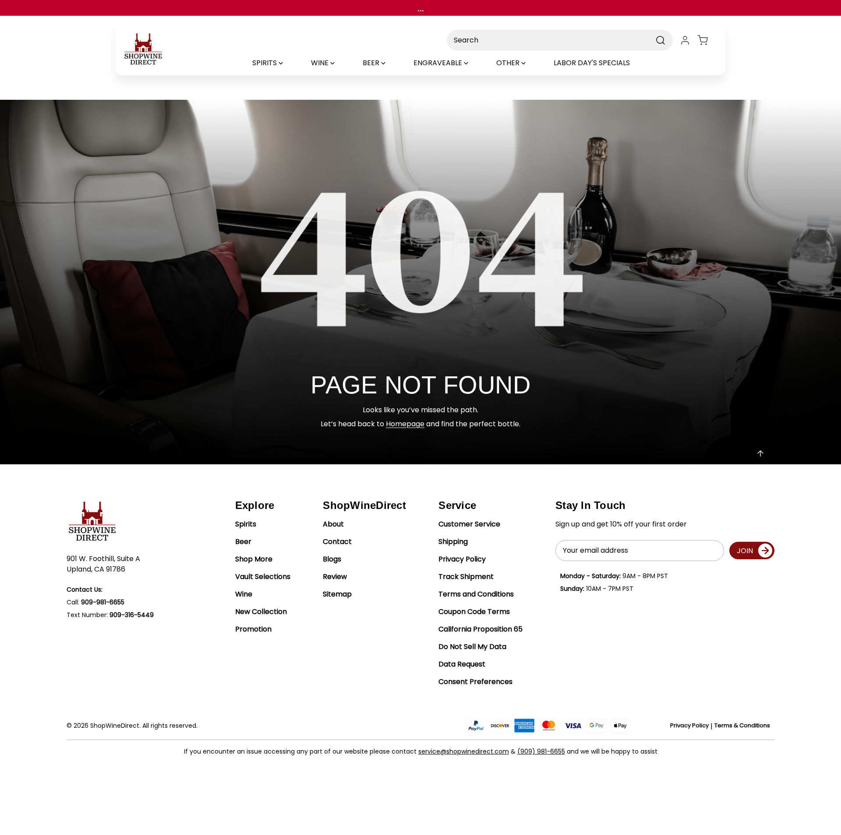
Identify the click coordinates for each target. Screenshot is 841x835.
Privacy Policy (462, 559)
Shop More (253, 559)
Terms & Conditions (742, 725)
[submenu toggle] (288, 63)
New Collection (261, 612)
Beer (243, 542)
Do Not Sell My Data (472, 647)
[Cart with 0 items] (707, 40)
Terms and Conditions (476, 594)
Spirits (245, 524)
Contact (337, 542)
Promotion (253, 629)
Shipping (453, 542)
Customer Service (469, 524)
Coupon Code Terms (474, 612)
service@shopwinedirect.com (463, 751)
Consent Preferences (475, 682)
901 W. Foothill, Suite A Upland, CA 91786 (103, 564)
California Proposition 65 (480, 629)
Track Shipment (466, 577)
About (333, 524)
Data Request (461, 664)
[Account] (685, 40)
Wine (243, 594)
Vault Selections (262, 577)
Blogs (332, 559)
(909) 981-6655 (541, 751)
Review (335, 577)
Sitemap (337, 594)
